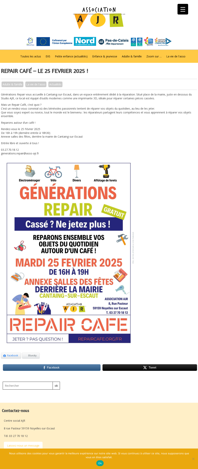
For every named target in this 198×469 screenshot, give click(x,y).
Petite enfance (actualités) (71, 56)
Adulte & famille (132, 56)
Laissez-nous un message (23, 445)
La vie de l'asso (175, 56)
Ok (100, 463)
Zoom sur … (154, 56)
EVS (48, 56)
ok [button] (56, 385)
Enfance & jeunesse (104, 56)
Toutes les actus (30, 56)
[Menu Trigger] (183, 9)
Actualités (55, 84)
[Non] (193, 459)
